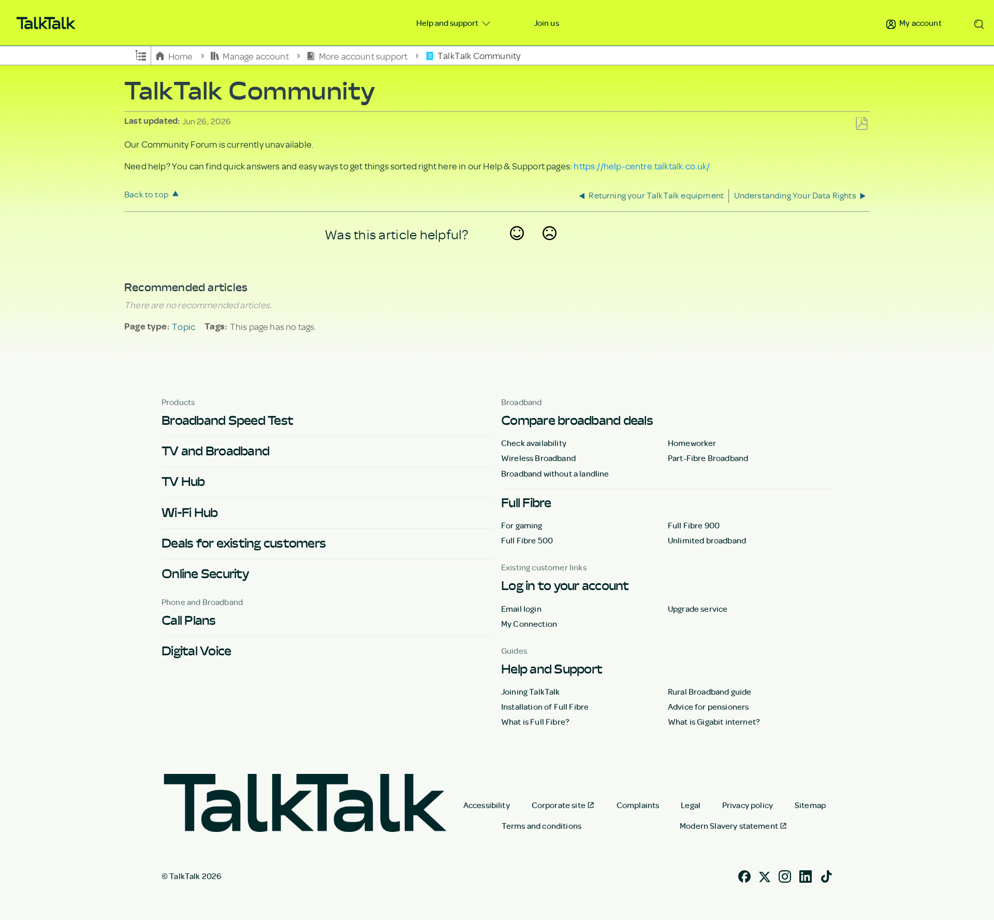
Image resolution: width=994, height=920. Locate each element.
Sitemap (810, 805)
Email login (521, 608)
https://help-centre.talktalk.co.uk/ (642, 165)
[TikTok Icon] (826, 875)
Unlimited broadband (707, 540)
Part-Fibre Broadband (708, 458)
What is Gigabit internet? (714, 721)
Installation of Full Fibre (545, 706)
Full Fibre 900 (694, 525)
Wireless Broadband (538, 458)
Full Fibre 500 (527, 540)
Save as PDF (861, 124)
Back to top (146, 194)
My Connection (529, 624)
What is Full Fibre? (535, 721)
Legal (690, 805)
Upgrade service (697, 608)
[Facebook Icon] (744, 875)
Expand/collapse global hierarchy (141, 54)
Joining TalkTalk (530, 691)
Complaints (638, 805)
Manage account (255, 55)
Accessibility (486, 805)
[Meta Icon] (764, 875)
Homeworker (692, 443)
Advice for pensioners (708, 706)
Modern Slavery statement (729, 826)
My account (920, 23)
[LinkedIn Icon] (805, 875)
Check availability (533, 443)
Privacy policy (747, 805)
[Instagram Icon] (785, 875)
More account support (363, 55)
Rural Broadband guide (709, 691)
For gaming (522, 525)
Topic (183, 326)
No (550, 246)
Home (180, 55)
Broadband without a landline (555, 473)
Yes (517, 246)
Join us (546, 23)
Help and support (448, 23)
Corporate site (559, 805)
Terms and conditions (541, 826)
